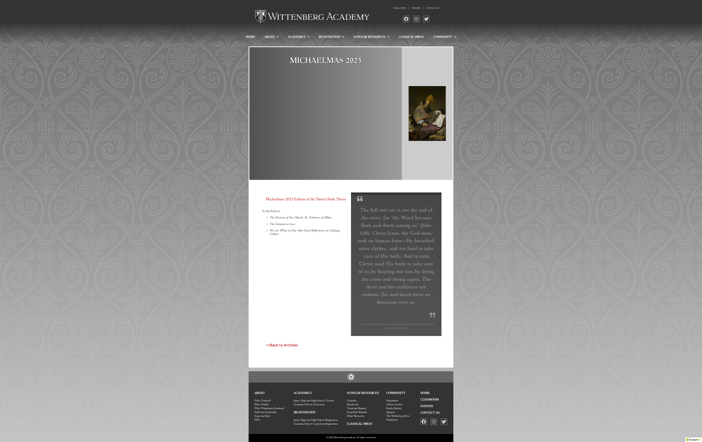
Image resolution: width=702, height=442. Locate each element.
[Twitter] (426, 19)
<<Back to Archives (282, 345)
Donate (416, 8)
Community (442, 36)
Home (250, 36)
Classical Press (411, 36)
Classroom (399, 8)
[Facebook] (406, 19)
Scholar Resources (369, 36)
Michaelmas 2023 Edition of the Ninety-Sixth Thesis (306, 199)
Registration (329, 36)
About (270, 36)
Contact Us (432, 8)
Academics (297, 36)
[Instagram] (416, 19)
